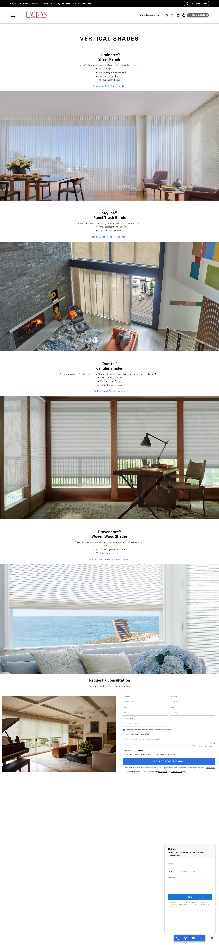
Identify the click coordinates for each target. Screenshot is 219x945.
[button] (13, 15)
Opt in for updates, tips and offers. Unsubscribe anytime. (149, 730)
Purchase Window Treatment (138, 754)
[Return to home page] (62, 15)
